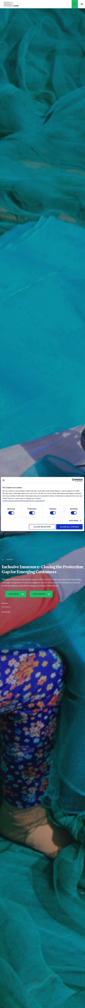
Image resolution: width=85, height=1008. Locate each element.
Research (10, 559)
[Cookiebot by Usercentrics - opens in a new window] (73, 480)
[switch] (32, 513)
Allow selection (42, 527)
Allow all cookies (69, 527)
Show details (73, 520)
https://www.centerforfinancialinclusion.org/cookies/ (24, 501)
